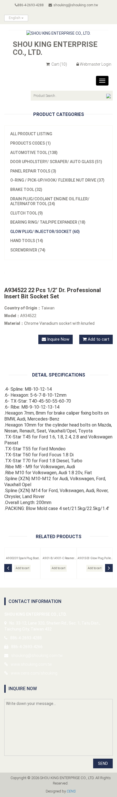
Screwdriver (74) (27, 250)
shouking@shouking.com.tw (75, 5)
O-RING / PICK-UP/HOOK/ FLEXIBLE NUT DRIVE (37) (57, 180)
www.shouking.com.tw (31, 664)
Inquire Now (57, 339)
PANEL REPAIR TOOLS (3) (33, 171)
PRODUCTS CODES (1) (30, 143)
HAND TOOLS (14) (26, 240)
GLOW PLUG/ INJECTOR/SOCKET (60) (45, 231)
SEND (103, 763)
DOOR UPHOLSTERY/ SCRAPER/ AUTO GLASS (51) (56, 161)
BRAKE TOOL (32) (26, 189)
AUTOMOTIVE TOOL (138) (34, 152)
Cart (59, 64)
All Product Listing (31, 134)
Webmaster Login (95, 64)
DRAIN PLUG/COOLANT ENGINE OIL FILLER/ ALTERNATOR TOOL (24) (49, 201)
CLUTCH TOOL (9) (26, 213)
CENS (71, 791)
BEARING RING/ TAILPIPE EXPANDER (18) (47, 222)
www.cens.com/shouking (34, 673)
